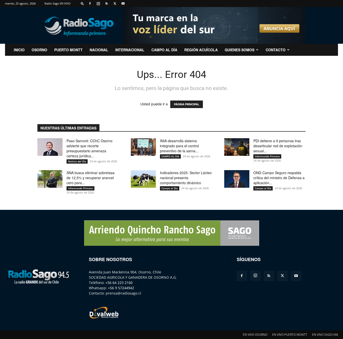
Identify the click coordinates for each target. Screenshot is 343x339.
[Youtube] (123, 3)
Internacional (129, 49)
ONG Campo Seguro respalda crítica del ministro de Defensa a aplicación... (279, 177)
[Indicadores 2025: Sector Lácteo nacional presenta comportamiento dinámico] (143, 179)
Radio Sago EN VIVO (57, 3)
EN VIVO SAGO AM (325, 334)
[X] (115, 3)
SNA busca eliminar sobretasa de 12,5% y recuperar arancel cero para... (91, 177)
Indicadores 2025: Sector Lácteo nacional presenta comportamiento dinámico (186, 177)
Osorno (39, 49)
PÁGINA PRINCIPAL (186, 104)
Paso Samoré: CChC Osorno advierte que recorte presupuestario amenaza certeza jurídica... (89, 148)
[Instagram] (98, 3)
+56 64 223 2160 (119, 282)
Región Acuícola (201, 49)
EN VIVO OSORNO (255, 334)
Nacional (99, 49)
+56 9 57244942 (121, 287)
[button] (82, 3)
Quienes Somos (239, 49)
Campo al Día (164, 49)
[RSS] (106, 3)
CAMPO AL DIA (170, 156)
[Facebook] (90, 3)
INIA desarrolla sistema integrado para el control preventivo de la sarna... (179, 145)
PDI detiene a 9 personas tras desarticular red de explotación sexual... (277, 145)
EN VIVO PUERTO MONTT (289, 334)
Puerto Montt (68, 49)
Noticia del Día (77, 161)
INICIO (19, 49)
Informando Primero (267, 156)
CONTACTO (275, 49)
